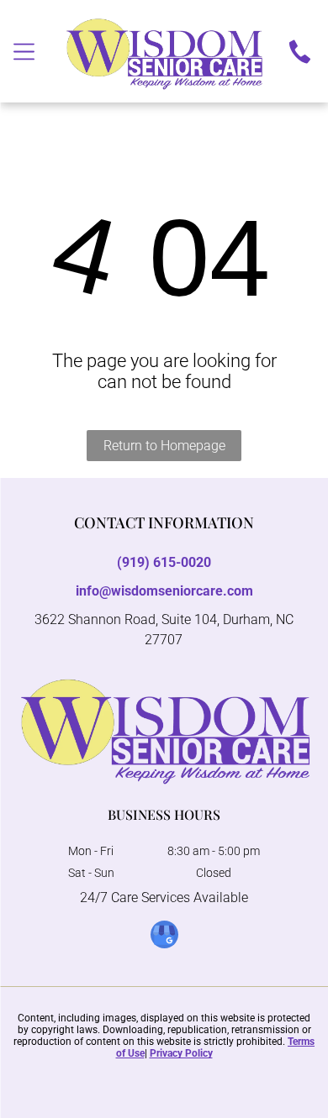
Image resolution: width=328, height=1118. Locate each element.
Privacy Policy (181, 1053)
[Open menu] (23, 51)
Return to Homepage (164, 446)
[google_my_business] (164, 937)
